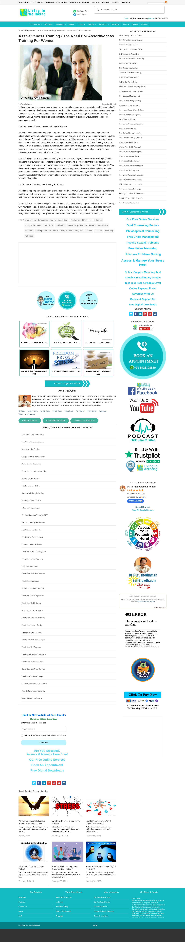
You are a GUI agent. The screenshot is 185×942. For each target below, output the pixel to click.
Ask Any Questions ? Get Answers (34, 684)
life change (75, 220)
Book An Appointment (47, 765)
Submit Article (29, 421)
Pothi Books (80, 411)
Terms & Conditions (101, 916)
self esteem (90, 225)
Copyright (59, 916)
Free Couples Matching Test (32, 530)
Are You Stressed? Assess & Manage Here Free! (47, 752)
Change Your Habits (84, 421)
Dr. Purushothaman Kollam (141, 486)
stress (89, 231)
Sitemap (94, 925)
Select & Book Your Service (32, 698)
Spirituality (85, 2)
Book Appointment (55, 421)
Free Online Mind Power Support (33, 640)
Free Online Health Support (31, 603)
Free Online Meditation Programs (34, 574)
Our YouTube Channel (102, 902)
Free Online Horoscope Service (33, 662)
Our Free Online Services (47, 759)
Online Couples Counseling (31, 464)
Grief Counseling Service (143, 225)
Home (21, 2)
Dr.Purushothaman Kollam (146, 601)
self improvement (43, 231)
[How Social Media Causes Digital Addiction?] (101, 861)
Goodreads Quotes (159, 607)
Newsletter (22, 897)
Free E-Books (30, 414)
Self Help (48, 24)
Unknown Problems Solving (143, 254)
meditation (48, 225)
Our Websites (50, 2)
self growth (103, 225)
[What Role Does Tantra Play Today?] (33, 861)
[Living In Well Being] (33, 14)
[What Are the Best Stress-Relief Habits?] (67, 816)
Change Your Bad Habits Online (33, 457)
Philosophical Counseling (142, 231)
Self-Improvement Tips (31, 31)
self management (77, 231)
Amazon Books (33, 411)
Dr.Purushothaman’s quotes (143, 595)
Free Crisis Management (143, 236)
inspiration (62, 220)
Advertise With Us (143, 293)
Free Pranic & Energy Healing (32, 537)
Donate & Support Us (142, 299)
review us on (134, 501)
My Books (21, 411)
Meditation (103, 24)
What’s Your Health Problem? (32, 610)
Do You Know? (38, 2)
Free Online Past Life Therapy (32, 676)
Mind (125, 24)
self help (29, 231)
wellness (29, 236)
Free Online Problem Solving (32, 625)
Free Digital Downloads (47, 770)
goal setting (30, 220)
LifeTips (91, 24)
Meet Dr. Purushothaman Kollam (33, 691)
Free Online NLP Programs (31, 647)
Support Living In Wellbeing (104, 911)
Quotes (135, 24)
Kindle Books (57, 411)
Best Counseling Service (31, 449)
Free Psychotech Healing (31, 486)
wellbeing (109, 231)
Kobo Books (69, 411)
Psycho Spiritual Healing (30, 479)
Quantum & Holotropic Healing (33, 493)
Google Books (45, 411)
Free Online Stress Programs (32, 559)
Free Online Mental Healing (31, 500)
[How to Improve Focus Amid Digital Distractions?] (101, 816)
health (53, 220)
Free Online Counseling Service (33, 442)
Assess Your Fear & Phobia (32, 544)
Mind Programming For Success (33, 522)
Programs (22, 902)
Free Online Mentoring (142, 248)
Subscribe (44, 742)
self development (75, 225)
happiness (43, 220)
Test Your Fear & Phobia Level (143, 283)
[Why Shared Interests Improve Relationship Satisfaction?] (33, 816)
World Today (74, 2)
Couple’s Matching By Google (143, 277)
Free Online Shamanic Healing (33, 588)
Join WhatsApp (82, 11)
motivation (60, 225)
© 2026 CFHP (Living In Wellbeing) (29, 925)
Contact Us (126, 2)
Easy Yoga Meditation (30, 566)
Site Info (27, 2)
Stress (80, 24)
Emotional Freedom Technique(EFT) (35, 515)
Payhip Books (91, 411)
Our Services (63, 2)
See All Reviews (142, 507)
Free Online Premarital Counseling (34, 471)
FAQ (20, 916)
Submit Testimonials (63, 911)
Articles (144, 24)
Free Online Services (64, 897)
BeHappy (115, 24)
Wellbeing (60, 24)
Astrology (59, 902)
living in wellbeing (33, 225)
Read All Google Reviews (143, 510)
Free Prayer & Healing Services (33, 596)
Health (71, 24)
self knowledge (60, 231)
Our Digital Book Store (102, 897)
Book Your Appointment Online (33, 435)
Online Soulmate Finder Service (33, 669)
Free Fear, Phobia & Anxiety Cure (34, 552)
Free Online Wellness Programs (33, 618)
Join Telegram (82, 14)
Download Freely (62, 907)
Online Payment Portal (142, 288)
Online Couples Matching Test (143, 272)
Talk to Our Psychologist (31, 508)
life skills (86, 220)
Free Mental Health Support (32, 632)
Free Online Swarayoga (30, 581)
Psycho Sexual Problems (142, 242)
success (98, 231)
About (20, 911)
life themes (97, 220)
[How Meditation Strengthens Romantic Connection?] (67, 861)
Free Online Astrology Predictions (34, 654)
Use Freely (95, 2)
